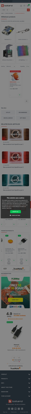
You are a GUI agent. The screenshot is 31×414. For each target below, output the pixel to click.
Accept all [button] (16, 211)
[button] (15, 215)
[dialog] (15, 207)
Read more (9, 208)
